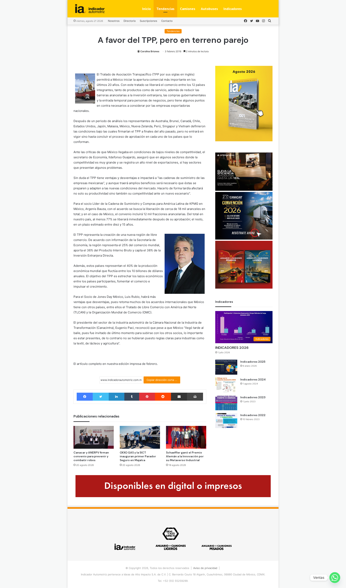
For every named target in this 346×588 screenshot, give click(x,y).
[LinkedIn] (116, 397)
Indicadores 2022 (253, 415)
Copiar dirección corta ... (162, 379)
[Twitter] (101, 397)
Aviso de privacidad (205, 568)
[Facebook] (85, 397)
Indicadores (232, 8)
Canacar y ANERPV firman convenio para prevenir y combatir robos (91, 456)
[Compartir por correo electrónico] (179, 397)
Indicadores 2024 (253, 379)
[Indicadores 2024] (226, 384)
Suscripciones (148, 20)
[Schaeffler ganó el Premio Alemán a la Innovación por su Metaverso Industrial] (186, 437)
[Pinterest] (147, 397)
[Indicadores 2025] (226, 367)
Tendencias (165, 8)
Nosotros (114, 20)
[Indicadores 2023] (226, 402)
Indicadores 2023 (253, 397)
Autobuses (209, 8)
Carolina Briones (149, 51)
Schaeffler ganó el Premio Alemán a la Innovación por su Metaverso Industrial (185, 456)
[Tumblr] (131, 397)
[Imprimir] (195, 397)
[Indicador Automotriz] (89, 8)
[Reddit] (163, 397)
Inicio (146, 8)
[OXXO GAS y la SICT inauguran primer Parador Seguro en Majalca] (140, 437)
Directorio (130, 20)
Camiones (187, 8)
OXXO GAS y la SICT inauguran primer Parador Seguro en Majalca (138, 456)
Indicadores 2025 (252, 361)
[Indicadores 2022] (226, 420)
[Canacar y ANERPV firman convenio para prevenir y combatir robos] (93, 437)
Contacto (167, 20)
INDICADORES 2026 (231, 347)
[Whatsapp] (334, 577)
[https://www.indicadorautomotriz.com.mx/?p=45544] (244, 140)
